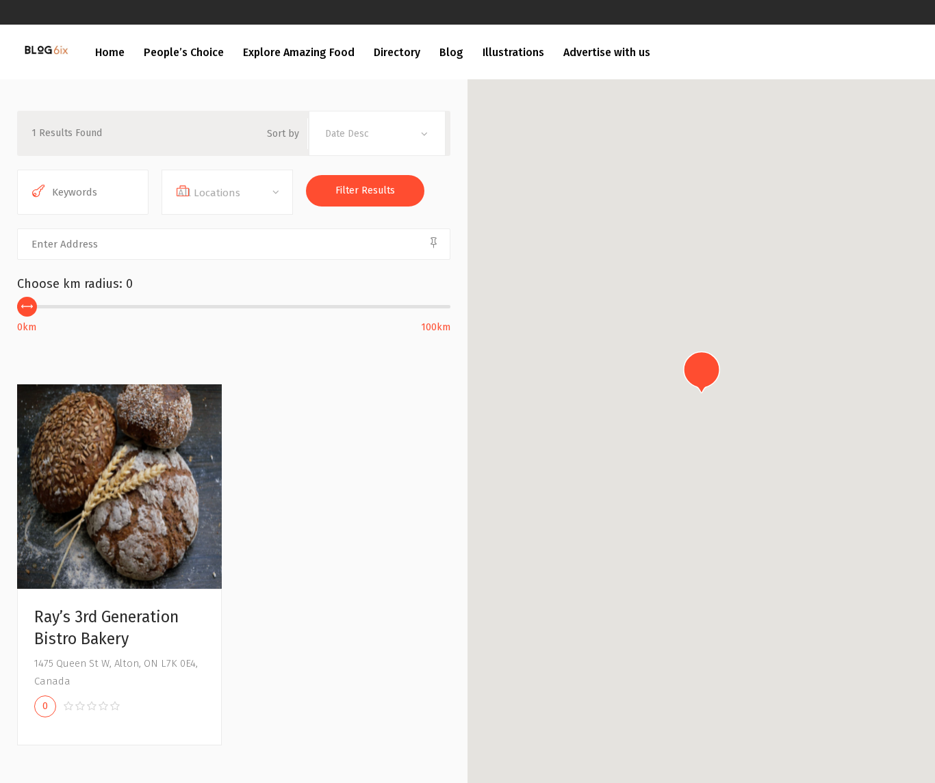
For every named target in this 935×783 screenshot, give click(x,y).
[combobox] (377, 133)
